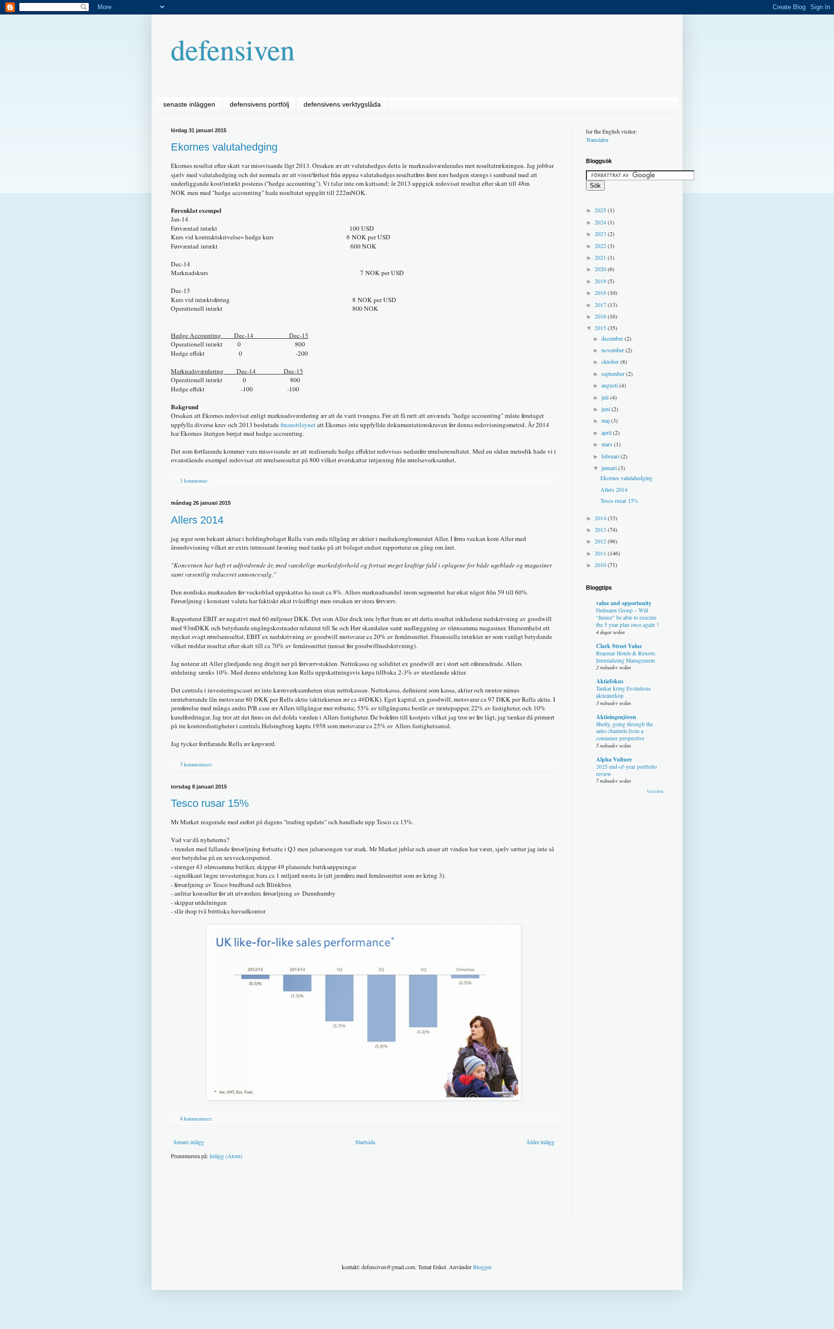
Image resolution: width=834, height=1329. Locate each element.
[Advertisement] (346, 1196)
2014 (601, 518)
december (613, 338)
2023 (601, 233)
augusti (610, 385)
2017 (601, 304)
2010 (601, 564)
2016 (601, 316)
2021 (601, 257)
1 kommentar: (195, 480)
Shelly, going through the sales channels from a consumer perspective (624, 731)
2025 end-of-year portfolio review (626, 770)
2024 (601, 222)
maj (606, 420)
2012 (601, 541)
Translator (597, 139)
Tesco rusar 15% (210, 803)
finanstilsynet (298, 424)
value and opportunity (624, 603)
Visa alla (655, 791)
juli (605, 397)
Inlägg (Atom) (225, 1156)
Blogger (482, 1267)
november (613, 350)
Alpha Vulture (614, 759)
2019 (601, 281)
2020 (601, 269)
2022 (601, 245)
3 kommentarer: (197, 764)
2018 (601, 292)
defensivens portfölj (259, 104)
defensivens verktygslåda (342, 104)
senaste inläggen (189, 104)
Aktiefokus (610, 681)
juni (606, 409)
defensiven (233, 49)
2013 (601, 529)
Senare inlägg (188, 1142)
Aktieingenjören (616, 717)
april (607, 432)
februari (611, 456)
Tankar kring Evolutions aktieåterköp (623, 692)
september (613, 373)
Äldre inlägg (540, 1142)
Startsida (365, 1142)
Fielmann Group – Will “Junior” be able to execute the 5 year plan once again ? (627, 617)
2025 (601, 210)
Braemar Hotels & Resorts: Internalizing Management (626, 657)
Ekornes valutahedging (224, 147)
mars (607, 444)
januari (609, 467)
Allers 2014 (197, 520)
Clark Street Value (619, 646)
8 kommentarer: (197, 1118)
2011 (601, 553)
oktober (610, 361)
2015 (601, 328)
